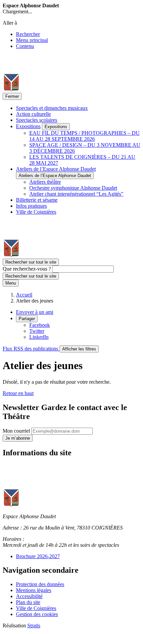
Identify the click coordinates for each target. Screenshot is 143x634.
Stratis (33, 625)
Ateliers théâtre (45, 182)
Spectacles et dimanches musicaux (52, 108)
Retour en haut (18, 393)
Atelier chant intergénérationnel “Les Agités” (76, 194)
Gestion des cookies (37, 614)
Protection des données (40, 584)
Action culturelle (33, 114)
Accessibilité (29, 596)
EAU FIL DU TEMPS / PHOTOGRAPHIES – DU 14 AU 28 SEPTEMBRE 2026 (84, 136)
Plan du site (28, 602)
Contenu (25, 46)
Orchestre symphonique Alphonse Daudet (73, 188)
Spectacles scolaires (36, 120)
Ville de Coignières (36, 212)
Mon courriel (17, 431)
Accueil (24, 295)
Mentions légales (33, 590)
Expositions (28, 126)
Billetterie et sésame (37, 200)
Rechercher (28, 34)
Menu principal (32, 40)
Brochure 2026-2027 (38, 556)
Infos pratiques (31, 206)
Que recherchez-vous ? (27, 269)
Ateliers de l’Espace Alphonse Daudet (56, 169)
